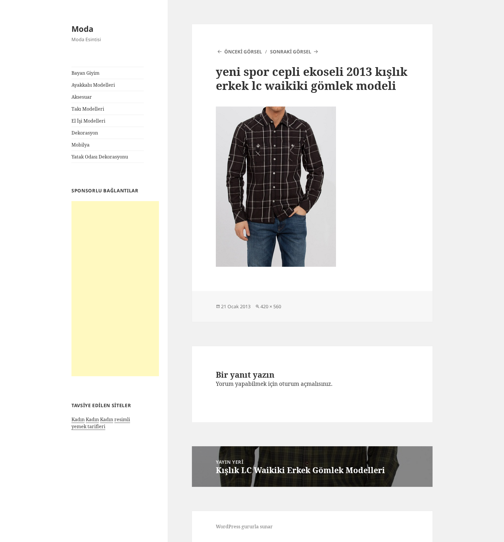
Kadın (78, 419)
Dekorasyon (84, 133)
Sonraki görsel (290, 51)
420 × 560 (270, 306)
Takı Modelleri (87, 109)
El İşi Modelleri (88, 121)
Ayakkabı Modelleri (93, 85)
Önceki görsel (243, 51)
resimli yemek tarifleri (100, 423)
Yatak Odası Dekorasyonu (99, 157)
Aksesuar (81, 97)
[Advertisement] (115, 288)
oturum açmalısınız (305, 384)
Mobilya (80, 145)
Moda (82, 28)
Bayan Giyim (85, 73)
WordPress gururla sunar (244, 526)
